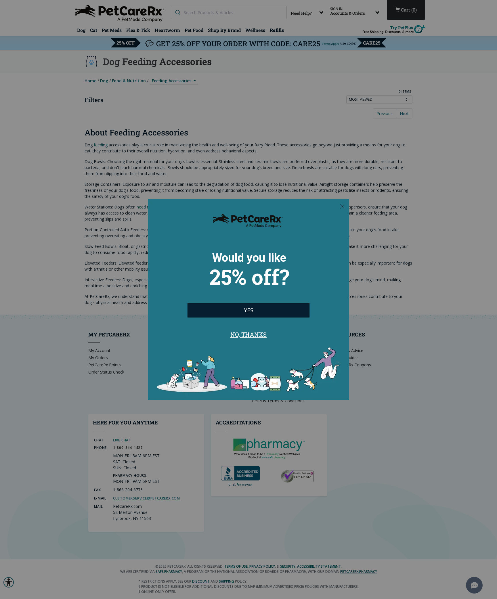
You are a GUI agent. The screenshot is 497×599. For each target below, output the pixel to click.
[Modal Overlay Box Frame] (248, 299)
